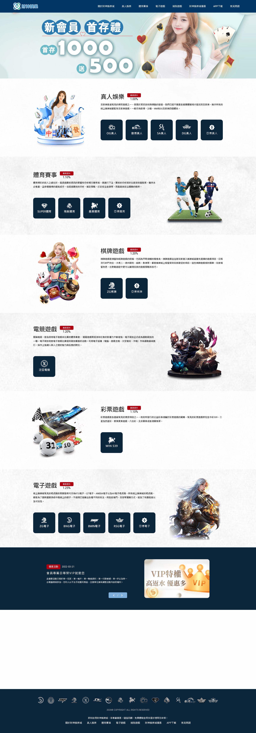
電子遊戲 (160, 6)
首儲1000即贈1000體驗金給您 (69, 573)
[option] (128, 45)
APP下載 (218, 6)
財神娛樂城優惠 (197, 6)
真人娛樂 (126, 6)
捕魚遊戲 (177, 6)
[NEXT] (122, 595)
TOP (250, 728)
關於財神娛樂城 (106, 6)
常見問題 (235, 6)
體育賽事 (143, 6)
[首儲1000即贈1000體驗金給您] (176, 578)
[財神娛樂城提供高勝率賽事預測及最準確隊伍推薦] (26, 6)
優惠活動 (53, 566)
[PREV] (114, 595)
